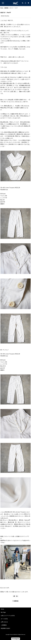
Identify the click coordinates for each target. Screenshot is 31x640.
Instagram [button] (16, 638)
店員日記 (16, 601)
